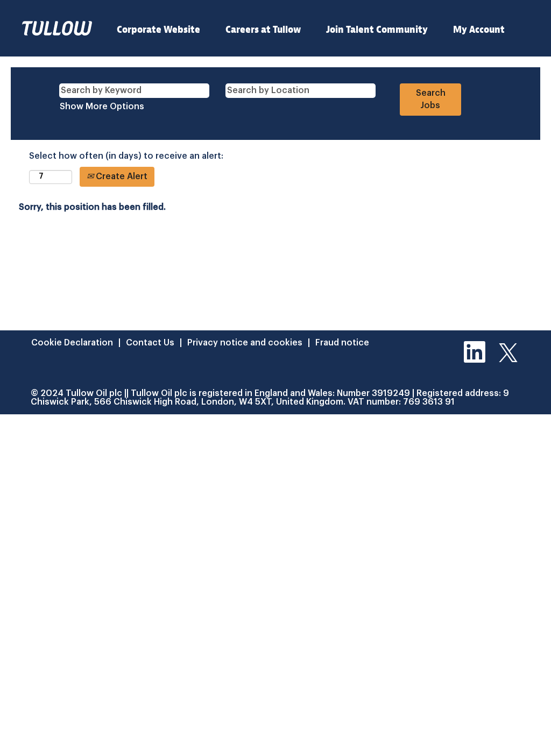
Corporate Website (158, 30)
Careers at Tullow (263, 30)
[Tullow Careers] (57, 28)
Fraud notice (342, 342)
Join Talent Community (377, 30)
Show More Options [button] (102, 106)
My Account (479, 30)
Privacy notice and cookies (244, 342)
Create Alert (120, 176)
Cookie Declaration (72, 342)
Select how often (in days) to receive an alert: (126, 156)
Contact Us (150, 342)
